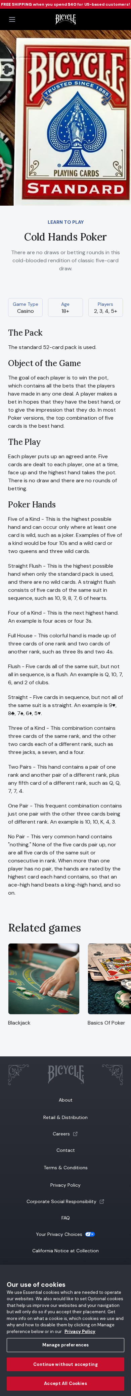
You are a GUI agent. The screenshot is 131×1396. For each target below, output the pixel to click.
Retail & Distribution (65, 1117)
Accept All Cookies (65, 1383)
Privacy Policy (65, 1185)
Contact (65, 1150)
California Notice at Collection (65, 1251)
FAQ (65, 1218)
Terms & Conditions (66, 1168)
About (66, 1100)
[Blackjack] (44, 1014)
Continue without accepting (65, 1364)
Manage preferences (65, 1345)
